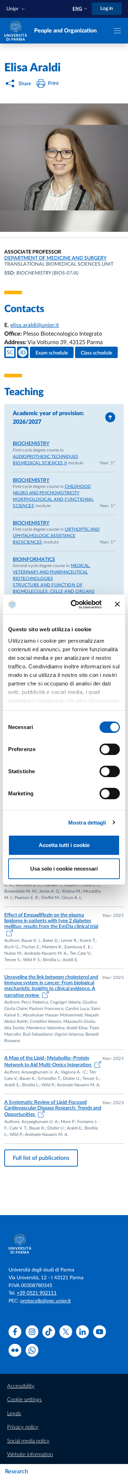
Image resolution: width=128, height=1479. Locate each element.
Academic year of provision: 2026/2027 (48, 417)
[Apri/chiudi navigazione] (117, 30)
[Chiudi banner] (117, 604)
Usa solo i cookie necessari (64, 869)
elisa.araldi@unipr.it (34, 325)
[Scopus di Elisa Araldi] (10, 352)
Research (16, 1471)
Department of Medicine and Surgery (55, 258)
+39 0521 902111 (37, 1293)
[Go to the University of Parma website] (15, 30)
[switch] (110, 749)
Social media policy (28, 1441)
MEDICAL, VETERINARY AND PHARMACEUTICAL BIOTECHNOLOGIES (51, 572)
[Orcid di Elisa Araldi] (22, 352)
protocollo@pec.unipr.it (45, 1301)
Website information (30, 1454)
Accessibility (20, 1386)
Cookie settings (24, 1399)
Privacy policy (22, 1427)
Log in (106, 8)
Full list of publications (41, 1158)
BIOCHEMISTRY (31, 443)
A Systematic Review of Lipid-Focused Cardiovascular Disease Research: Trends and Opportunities (52, 1108)
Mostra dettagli (87, 823)
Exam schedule (52, 353)
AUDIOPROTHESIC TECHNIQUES (45, 456)
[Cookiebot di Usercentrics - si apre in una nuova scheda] (75, 604)
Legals (14, 1413)
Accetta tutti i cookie (64, 845)
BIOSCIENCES (27, 542)
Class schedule (96, 353)
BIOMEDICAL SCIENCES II (40, 463)
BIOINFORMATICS (34, 559)
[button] (16, 9)
